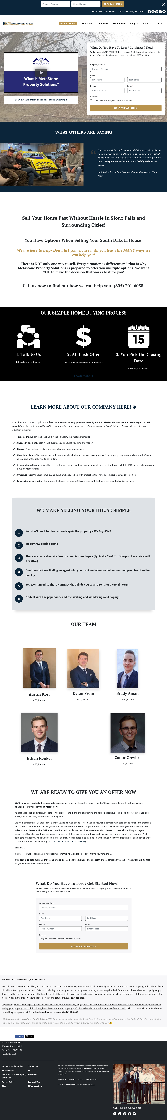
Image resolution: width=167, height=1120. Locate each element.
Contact (160, 23)
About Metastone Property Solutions (14, 1076)
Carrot (92, 1084)
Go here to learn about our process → (67, 841)
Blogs (133, 23)
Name (92, 75)
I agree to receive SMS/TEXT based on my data (112, 100)
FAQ (29, 1070)
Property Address (98, 64)
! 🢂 (83, 407)
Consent (94, 96)
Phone (93, 86)
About (146, 23)
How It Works (88, 23)
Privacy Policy (8, 1082)
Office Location (35, 1086)
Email (130, 86)
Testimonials (119, 23)
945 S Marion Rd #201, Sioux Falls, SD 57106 (80, 1079)
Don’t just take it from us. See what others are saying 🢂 (41, 99)
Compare (103, 23)
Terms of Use (34, 1082)
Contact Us (33, 1066)
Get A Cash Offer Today (103, 11)
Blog (4, 1086)
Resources (32, 1074)
